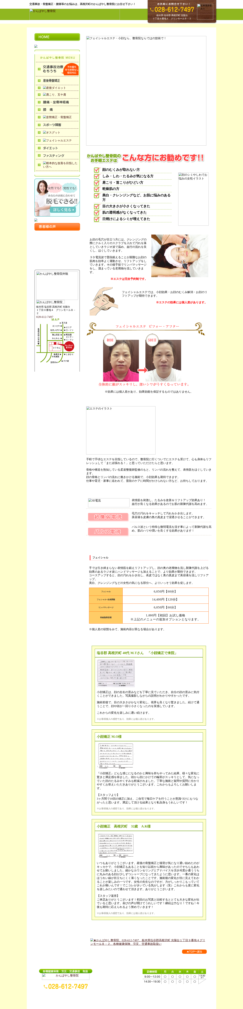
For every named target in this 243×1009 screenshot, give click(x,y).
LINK (170, 999)
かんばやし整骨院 (98, 999)
